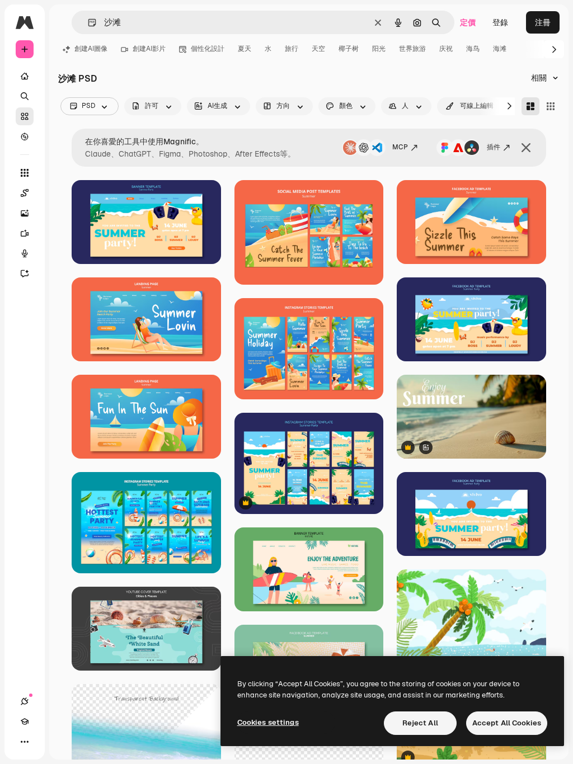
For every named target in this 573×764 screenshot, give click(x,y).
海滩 (499, 48)
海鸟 (473, 48)
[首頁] (25, 76)
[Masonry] (530, 106)
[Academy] (25, 721)
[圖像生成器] (25, 213)
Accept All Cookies (506, 723)
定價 (468, 22)
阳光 (379, 48)
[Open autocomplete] (87, 22)
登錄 (500, 22)
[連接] (25, 701)
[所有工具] (25, 173)
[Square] (551, 106)
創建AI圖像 (90, 48)
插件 (493, 147)
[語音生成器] (25, 253)
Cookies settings (268, 722)
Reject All (420, 723)
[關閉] (526, 147)
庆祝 (446, 48)
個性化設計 (207, 48)
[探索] (25, 136)
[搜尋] (25, 96)
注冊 (543, 22)
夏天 (244, 48)
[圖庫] (25, 116)
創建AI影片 (149, 48)
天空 (318, 48)
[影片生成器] (25, 233)
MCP (400, 147)
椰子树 (349, 48)
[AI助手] (25, 273)
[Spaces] (25, 193)
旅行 (291, 48)
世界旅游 (412, 48)
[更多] (25, 742)
